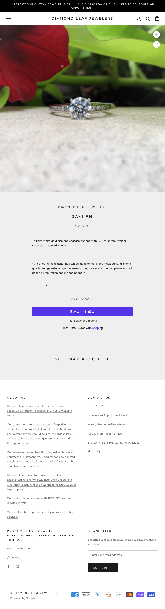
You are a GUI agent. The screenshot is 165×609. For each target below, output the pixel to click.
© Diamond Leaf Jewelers (34, 592)
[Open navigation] (8, 18)
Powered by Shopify (23, 598)
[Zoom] (156, 34)
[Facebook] (89, 451)
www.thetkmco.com (19, 548)
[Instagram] (98, 451)
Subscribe (102, 567)
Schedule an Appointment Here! (108, 415)
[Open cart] (157, 18)
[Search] (148, 18)
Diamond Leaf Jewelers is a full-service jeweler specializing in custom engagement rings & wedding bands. (39, 410)
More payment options (82, 321)
